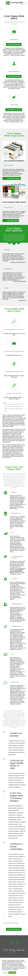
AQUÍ (8, 965)
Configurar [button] (4, 972)
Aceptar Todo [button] (12, 972)
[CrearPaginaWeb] (14, 3)
